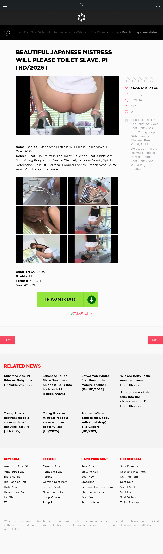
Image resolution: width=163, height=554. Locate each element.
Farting (47, 477)
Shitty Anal (146, 161)
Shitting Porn (129, 477)
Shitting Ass (90, 472)
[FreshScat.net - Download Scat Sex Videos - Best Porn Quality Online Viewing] (81, 17)
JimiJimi (137, 100)
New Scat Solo (53, 492)
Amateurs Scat (14, 472)
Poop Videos (51, 497)
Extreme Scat (52, 466)
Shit (133, 132)
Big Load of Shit (15, 482)
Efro (7, 502)
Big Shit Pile (12, 477)
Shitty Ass (146, 128)
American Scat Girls (17, 466)
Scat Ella (137, 120)
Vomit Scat (127, 487)
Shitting (136, 94)
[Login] (158, 5)
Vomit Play (138, 165)
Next (155, 340)
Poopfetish (89, 466)
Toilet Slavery (129, 502)
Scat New (88, 477)
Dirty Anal (11, 487)
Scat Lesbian (90, 502)
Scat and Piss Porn (133, 472)
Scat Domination (131, 466)
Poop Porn (50, 502)
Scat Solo (126, 482)
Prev (7, 340)
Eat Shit (9, 497)
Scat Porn (126, 492)
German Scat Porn (55, 482)
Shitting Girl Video (94, 492)
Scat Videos (128, 497)
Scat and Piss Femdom (97, 487)
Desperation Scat (15, 492)
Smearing (88, 482)
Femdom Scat (52, 472)
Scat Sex (87, 497)
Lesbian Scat (51, 487)
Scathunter (139, 169)
